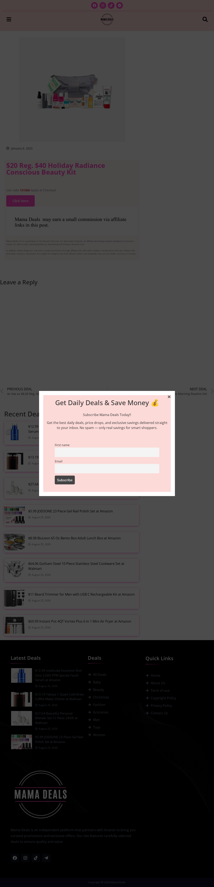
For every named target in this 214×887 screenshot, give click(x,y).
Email (58, 461)
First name (62, 445)
